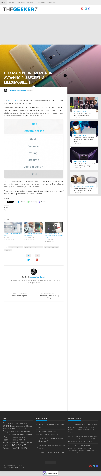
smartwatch (8, 250)
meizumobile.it (13, 101)
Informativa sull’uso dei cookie (46, 2)
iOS (26, 431)
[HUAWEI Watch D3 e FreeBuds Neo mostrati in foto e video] (84, 179)
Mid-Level (16, 435)
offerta (30, 434)
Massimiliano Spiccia (18, 90)
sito (49, 247)
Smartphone (55, 247)
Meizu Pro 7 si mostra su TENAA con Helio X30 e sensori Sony (54, 235)
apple (13, 426)
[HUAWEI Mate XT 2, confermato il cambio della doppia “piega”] (84, 155)
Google (26, 247)
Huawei (17, 431)
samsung (7, 442)
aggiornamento (12, 423)
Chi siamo (21, 2)
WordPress (14, 467)
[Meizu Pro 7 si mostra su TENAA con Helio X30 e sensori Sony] (54, 227)
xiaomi (24, 448)
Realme (6, 440)
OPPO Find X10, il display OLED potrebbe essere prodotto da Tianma (82, 429)
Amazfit (19, 423)
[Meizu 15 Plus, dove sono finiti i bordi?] (13, 227)
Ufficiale (13, 448)
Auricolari (20, 426)
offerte (5, 437)
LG (12, 434)
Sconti (13, 442)
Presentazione (17, 437)
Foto (17, 429)
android (11, 247)
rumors (22, 440)
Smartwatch (82, 186)
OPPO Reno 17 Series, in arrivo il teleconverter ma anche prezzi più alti (84, 139)
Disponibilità (6, 428)
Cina (26, 426)
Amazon (24, 423)
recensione (14, 440)
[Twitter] (86, 8)
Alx (26, 467)
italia (28, 431)
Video (18, 448)
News (75, 111)
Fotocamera (22, 428)
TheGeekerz (6, 448)
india (23, 431)
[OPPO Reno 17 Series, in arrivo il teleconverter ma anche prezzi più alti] (84, 129)
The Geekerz (18, 445)
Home (3, 2)
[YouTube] (82, 8)
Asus (16, 426)
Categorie (11, 2)
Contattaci (30, 2)
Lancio (7, 434)
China (16, 247)
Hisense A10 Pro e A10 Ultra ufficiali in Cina (50, 452)
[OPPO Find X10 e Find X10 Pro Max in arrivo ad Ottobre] (84, 104)
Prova (23, 437)
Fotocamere (28, 428)
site (45, 247)
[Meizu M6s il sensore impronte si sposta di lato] (33, 227)
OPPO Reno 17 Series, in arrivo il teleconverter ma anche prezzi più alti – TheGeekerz (80, 448)
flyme (21, 247)
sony (4, 445)
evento (12, 429)
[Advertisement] (50, 30)
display (30, 426)
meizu (31, 247)
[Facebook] (89, 8)
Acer (5, 423)
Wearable (90, 186)
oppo (11, 437)
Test (8, 445)
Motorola (22, 434)
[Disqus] (34, 330)
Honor (12, 431)
